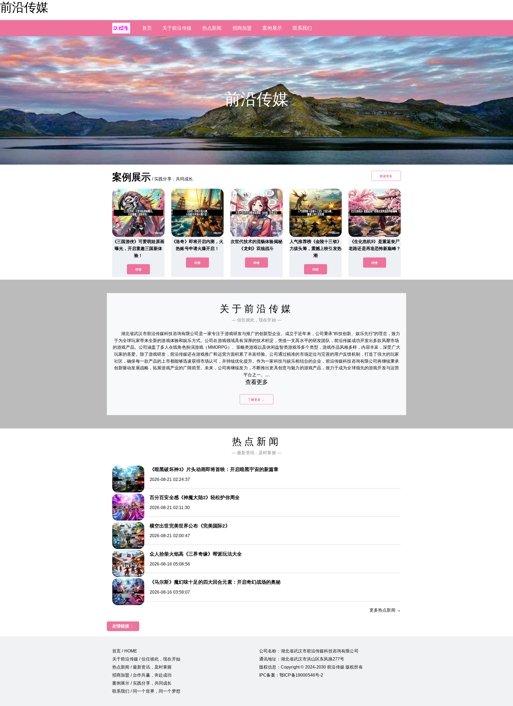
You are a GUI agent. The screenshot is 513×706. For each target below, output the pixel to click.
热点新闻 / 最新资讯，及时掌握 (142, 667)
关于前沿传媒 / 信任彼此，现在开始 (146, 659)
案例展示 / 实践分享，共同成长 (142, 683)
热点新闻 (212, 28)
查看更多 (256, 382)
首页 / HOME (124, 651)
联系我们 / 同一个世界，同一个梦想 (146, 691)
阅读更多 (386, 176)
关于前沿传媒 (177, 28)
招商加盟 (242, 28)
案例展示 (272, 28)
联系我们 (302, 28)
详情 (138, 269)
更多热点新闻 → (385, 610)
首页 (147, 28)
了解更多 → (256, 399)
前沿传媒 (24, 7)
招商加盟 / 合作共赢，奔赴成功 (142, 675)
